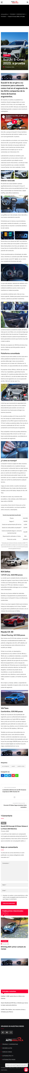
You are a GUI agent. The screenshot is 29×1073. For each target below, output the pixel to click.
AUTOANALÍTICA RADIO (8, 1059)
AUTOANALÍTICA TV (7, 1055)
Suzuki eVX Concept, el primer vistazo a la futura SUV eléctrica (14, 827)
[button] (3, 913)
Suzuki (13, 766)
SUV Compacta (5, 766)
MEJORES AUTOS (7, 1048)
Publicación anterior (10, 787)
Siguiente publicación (19, 803)
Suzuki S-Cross (20, 766)
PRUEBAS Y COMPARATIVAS (10, 1044)
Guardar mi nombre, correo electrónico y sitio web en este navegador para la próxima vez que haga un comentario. (15, 897)
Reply (3, 823)
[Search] (27, 2)
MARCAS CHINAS (7, 1052)
